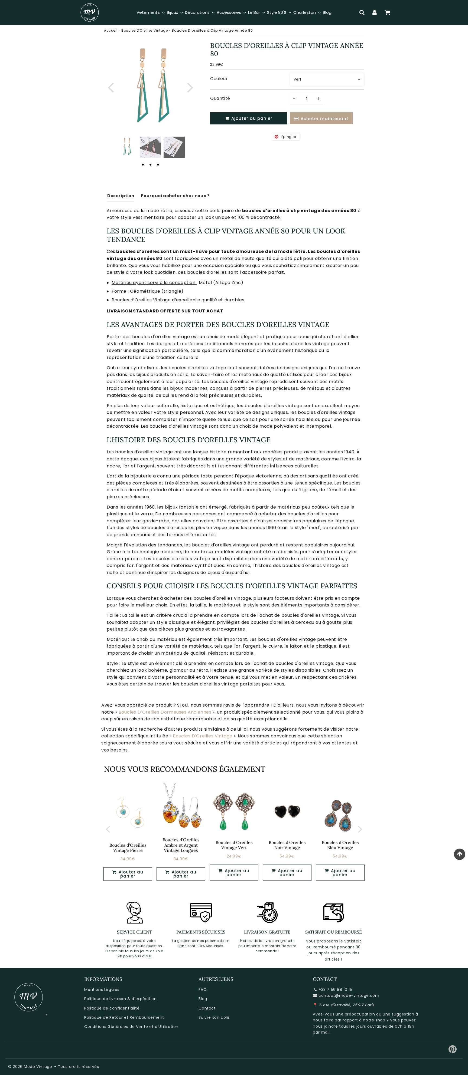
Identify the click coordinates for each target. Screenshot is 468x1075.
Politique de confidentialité (111, 1008)
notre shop (374, 1020)
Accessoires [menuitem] (229, 12)
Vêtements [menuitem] (148, 12)
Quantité (220, 98)
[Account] (375, 12)
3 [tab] (158, 164)
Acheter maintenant (325, 118)
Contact (207, 1008)
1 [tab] (142, 164)
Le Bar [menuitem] (254, 12)
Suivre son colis (214, 1017)
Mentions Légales (101, 989)
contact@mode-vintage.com (348, 995)
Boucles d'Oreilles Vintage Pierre (128, 847)
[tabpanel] (126, 147)
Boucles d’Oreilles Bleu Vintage (340, 845)
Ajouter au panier (130, 874)
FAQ (203, 989)
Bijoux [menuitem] (172, 12)
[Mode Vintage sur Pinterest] (452, 1051)
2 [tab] (150, 164)
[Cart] (387, 12)
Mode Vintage (38, 1066)
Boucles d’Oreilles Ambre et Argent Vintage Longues (181, 845)
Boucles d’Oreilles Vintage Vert (234, 845)
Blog (203, 998)
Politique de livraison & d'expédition (120, 998)
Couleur (219, 78)
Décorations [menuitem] (197, 12)
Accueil (110, 30)
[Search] (362, 12)
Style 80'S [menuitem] (276, 12)
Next (190, 87)
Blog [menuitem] (327, 12)
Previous (110, 87)
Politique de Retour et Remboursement (124, 1017)
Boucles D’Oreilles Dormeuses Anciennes (165, 712)
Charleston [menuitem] (304, 12)
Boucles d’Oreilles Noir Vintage (287, 845)
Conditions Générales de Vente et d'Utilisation (131, 1026)
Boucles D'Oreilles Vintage (144, 30)
